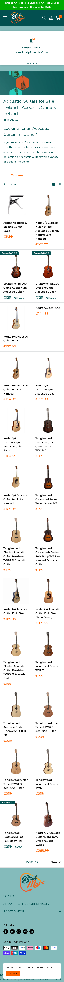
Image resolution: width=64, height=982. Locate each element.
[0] (58, 18)
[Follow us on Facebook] (5, 931)
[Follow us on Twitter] (12, 931)
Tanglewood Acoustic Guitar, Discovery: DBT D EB (14, 729)
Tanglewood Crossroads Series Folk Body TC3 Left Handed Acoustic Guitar (47, 556)
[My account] (51, 18)
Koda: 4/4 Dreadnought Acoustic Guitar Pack (13, 444)
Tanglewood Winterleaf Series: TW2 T (46, 666)
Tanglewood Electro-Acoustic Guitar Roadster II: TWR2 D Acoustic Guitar (15, 556)
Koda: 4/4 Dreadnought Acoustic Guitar (45, 389)
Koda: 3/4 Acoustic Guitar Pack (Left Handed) (15, 389)
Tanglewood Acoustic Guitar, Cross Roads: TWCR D (45, 444)
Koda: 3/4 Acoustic (47, 308)
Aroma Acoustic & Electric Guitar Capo (15, 226)
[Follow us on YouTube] (25, 931)
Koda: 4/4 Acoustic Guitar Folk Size (15, 611)
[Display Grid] (53, 184)
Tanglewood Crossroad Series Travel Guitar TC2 (46, 499)
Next (54, 861)
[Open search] (44, 18)
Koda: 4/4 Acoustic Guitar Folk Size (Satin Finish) (47, 613)
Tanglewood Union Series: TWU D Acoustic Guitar (15, 784)
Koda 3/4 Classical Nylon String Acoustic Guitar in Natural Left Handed (47, 230)
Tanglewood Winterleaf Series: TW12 (46, 784)
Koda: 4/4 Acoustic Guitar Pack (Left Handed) (15, 499)
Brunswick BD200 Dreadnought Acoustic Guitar (47, 287)
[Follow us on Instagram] (18, 931)
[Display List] (59, 184)
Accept (13, 973)
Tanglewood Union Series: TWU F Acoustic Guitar (47, 727)
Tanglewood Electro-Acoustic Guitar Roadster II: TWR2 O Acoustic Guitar (15, 670)
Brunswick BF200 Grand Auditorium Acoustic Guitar (15, 287)
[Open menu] (5, 17)
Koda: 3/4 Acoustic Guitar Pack (15, 338)
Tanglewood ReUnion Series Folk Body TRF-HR (15, 837)
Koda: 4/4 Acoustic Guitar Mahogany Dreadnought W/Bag (47, 839)
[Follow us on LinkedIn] (31, 931)
